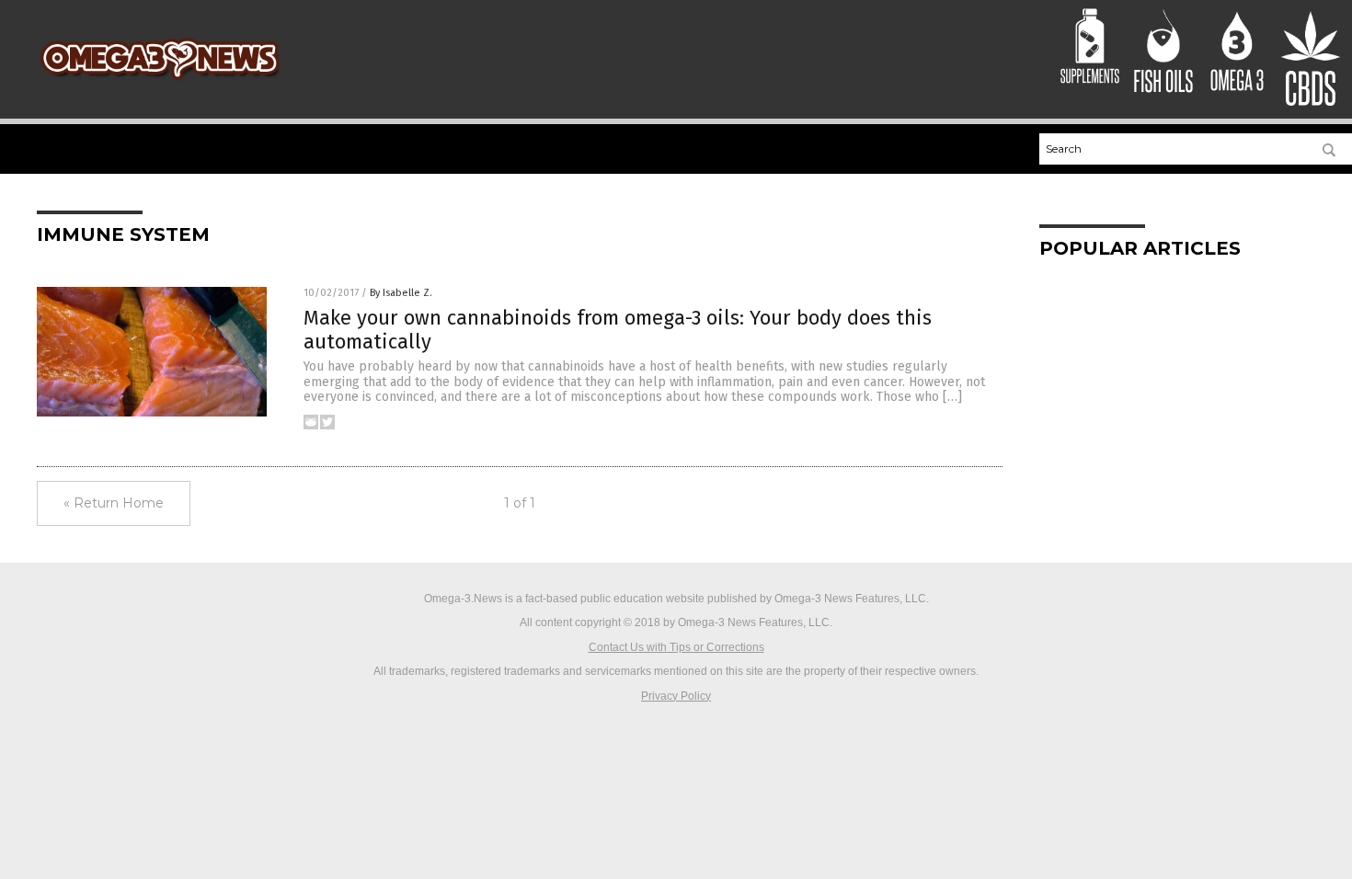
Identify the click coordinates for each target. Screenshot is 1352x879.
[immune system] (159, 82)
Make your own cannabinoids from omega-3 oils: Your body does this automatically (618, 329)
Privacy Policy (676, 696)
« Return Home (113, 503)
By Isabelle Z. (401, 293)
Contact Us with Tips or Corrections (676, 647)
